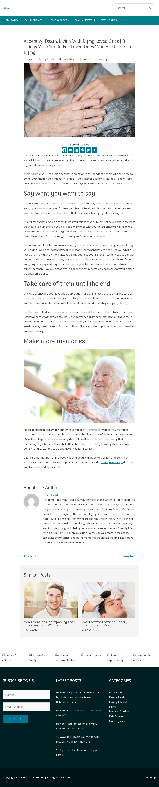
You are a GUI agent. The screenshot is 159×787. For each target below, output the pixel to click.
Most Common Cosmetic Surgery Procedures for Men (104, 624)
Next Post (130, 556)
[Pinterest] (82, 150)
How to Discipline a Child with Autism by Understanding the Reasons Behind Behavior (79, 697)
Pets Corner (116, 716)
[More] (94, 150)
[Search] (150, 8)
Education (115, 692)
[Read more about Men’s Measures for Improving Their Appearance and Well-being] (51, 600)
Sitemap (151, 777)
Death (27, 155)
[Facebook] (64, 150)
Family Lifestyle (118, 702)
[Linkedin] (76, 150)
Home (113, 706)
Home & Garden (119, 711)
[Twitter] (70, 150)
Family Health (32, 59)
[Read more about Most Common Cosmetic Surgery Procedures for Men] (109, 600)
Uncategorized (118, 721)
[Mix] (88, 150)
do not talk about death (97, 155)
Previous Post (31, 556)
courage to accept (112, 462)
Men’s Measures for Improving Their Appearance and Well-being (49, 624)
